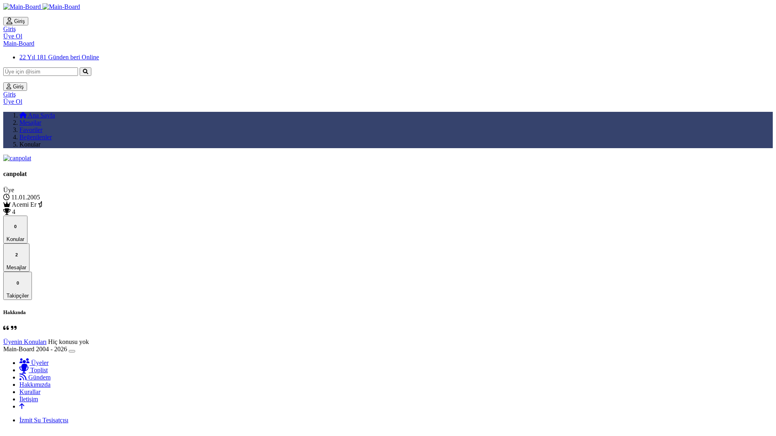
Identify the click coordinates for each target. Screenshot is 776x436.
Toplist (38, 370)
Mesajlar (30, 122)
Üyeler (39, 362)
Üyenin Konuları (24, 341)
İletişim (28, 399)
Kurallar (29, 391)
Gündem (39, 377)
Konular (15, 233)
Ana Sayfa (41, 115)
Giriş (19, 21)
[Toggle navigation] (72, 351)
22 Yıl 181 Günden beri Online (59, 57)
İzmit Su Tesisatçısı (43, 420)
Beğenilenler (35, 137)
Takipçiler (17, 290)
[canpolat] (17, 158)
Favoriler (30, 129)
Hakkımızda (35, 384)
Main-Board (18, 43)
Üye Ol (12, 36)
